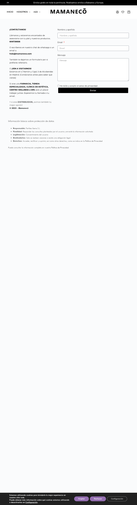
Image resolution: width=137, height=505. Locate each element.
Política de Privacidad (93, 141)
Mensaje (62, 55)
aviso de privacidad (88, 86)
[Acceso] (117, 12)
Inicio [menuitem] (10, 12)
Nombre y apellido (66, 29)
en (8, 3)
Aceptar (81, 499)
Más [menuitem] (36, 12)
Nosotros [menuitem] (22, 12)
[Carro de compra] (129, 12)
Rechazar (98, 499)
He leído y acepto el (78, 86)
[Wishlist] (122, 12)
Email (60, 42)
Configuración (31, 502)
